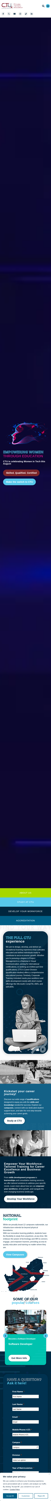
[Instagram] (20, 14)
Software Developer (20, 1344)
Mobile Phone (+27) (21, 1429)
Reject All (41, 1496)
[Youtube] (14, 14)
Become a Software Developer (22, 1339)
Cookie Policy (15, 1489)
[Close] (49, 1474)
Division (16, 1455)
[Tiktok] (26, 14)
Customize (26, 1496)
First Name (17, 1391)
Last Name (17, 1404)
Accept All (10, 1496)
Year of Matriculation (22, 1468)
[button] (48, 6)
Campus (16, 1442)
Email (15, 1417)
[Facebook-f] (3, 14)
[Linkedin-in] (32, 14)
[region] (25, 1487)
